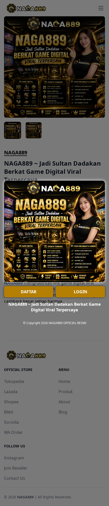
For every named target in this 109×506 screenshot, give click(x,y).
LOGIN (80, 292)
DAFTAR (29, 292)
